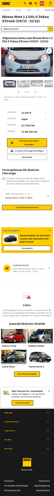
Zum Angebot (27, 248)
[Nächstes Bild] (35, 92)
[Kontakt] (35, 3)
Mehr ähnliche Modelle (27, 374)
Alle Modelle (27, 157)
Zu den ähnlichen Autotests (27, 207)
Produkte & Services (11, 422)
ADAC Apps (8, 413)
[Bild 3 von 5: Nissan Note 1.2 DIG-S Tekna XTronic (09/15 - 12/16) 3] (37, 84)
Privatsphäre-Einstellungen (16, 486)
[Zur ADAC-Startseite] (6, 3)
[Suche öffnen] (25, 3)
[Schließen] (49, 391)
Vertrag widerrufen (12, 490)
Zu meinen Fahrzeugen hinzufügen (29, 151)
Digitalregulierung (42, 486)
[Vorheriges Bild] (18, 92)
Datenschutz (44, 481)
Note (29, 10)
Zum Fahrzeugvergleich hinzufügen (29, 143)
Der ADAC (8, 440)
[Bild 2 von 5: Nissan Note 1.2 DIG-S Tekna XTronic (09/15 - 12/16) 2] (23, 84)
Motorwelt (8, 449)
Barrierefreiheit (43, 490)
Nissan (18, 10)
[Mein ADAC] (30, 3)
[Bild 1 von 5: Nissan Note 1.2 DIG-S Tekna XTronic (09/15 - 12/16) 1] (9, 84)
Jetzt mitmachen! (22, 403)
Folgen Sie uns (9, 431)
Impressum (9, 481)
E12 (37, 10)
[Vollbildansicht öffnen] (49, 51)
